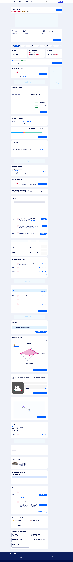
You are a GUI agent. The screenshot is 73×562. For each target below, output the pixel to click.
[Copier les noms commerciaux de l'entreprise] (46, 100)
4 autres (45, 432)
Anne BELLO (22, 432)
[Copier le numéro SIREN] (17, 31)
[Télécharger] (46, 264)
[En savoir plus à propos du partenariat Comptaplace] (28, 525)
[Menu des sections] (11, 46)
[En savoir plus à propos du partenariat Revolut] (28, 522)
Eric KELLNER (44, 34)
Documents (56, 45)
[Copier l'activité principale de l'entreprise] (46, 91)
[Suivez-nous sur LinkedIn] (52, 558)
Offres (31, 1)
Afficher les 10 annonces (34, 310)
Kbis (23, 45)
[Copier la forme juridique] (33, 37)
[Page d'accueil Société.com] (12, 1)
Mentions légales (41, 39)
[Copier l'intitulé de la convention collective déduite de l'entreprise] (46, 94)
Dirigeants (43, 45)
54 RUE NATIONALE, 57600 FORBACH (48, 31)
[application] (29, 206)
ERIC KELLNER (16, 481)
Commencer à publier (43, 291)
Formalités (26, 1)
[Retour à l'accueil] (13, 553)
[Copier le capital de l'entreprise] (46, 97)
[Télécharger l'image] (17, 462)
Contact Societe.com (38, 554)
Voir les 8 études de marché (41, 511)
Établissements (36, 45)
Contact (29, 45)
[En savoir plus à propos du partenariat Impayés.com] (46, 520)
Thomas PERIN (26, 432)
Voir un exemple (24, 76)
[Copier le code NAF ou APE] (40, 34)
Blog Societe (52, 554)
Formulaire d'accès (14, 193)
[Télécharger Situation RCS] (46, 102)
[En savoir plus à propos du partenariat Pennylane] (46, 522)
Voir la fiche (44, 171)
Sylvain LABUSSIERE (32, 432)
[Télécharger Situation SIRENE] (46, 105)
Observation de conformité (18, 169)
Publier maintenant (43, 310)
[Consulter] (43, 264)
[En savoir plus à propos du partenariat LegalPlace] (28, 520)
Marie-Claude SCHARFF (39, 432)
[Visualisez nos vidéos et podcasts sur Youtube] (56, 558)
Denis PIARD (17, 432)
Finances (50, 45)
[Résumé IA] (40, 264)
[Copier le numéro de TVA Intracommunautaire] (18, 37)
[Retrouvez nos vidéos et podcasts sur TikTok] (58, 558)
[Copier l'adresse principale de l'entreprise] (55, 31)
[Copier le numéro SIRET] (19, 34)
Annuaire (21, 557)
